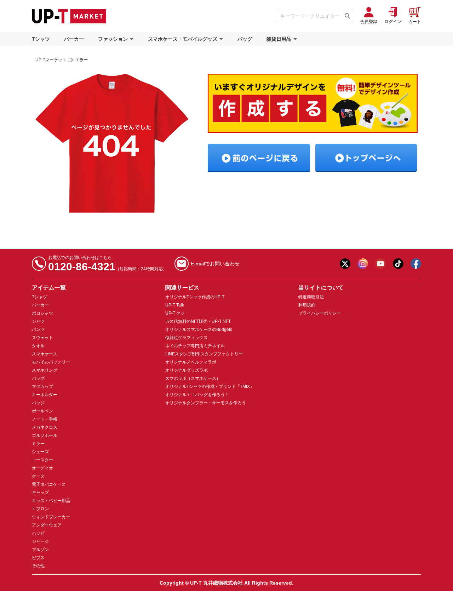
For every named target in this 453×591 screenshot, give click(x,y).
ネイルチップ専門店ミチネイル (195, 345)
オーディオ (42, 468)
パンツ (38, 329)
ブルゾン (40, 549)
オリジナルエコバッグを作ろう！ (197, 394)
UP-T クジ (175, 313)
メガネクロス (44, 427)
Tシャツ (41, 39)
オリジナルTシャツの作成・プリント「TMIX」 (209, 386)
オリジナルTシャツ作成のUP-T (194, 296)
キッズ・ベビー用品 (51, 500)
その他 (38, 565)
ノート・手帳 (44, 419)
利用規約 (306, 305)
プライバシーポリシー (319, 313)
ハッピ (38, 533)
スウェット (42, 337)
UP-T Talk (174, 305)
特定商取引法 (311, 296)
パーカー (74, 39)
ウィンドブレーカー (51, 516)
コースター (42, 459)
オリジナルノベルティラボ (190, 362)
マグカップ (42, 386)
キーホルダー (44, 394)
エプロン (40, 508)
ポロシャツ (42, 313)
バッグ (244, 39)
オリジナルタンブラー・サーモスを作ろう (205, 402)
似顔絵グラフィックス (186, 337)
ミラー (38, 443)
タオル (38, 345)
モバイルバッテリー (51, 362)
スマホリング (44, 370)
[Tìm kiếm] (347, 16)
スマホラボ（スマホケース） (192, 378)
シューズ (40, 451)
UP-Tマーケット (51, 59)
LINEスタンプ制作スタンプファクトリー (204, 353)
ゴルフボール (44, 435)
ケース (38, 476)
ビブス (38, 557)
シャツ (38, 321)
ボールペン (42, 411)
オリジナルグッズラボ (186, 370)
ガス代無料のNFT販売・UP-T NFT (198, 321)
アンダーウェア (47, 525)
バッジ (38, 402)
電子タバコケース (49, 484)
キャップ (40, 492)
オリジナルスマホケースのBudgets (198, 329)
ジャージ (40, 541)
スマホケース (44, 353)
